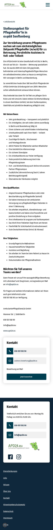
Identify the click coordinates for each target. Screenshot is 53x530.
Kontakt (6, 498)
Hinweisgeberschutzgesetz (14, 504)
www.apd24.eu (9, 331)
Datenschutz (8, 511)
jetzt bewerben (26, 377)
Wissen (6, 484)
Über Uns (7, 491)
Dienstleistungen (10, 471)
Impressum (7, 518)
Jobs (5, 478)
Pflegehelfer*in (13, 32)
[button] (26, 351)
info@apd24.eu (12, 284)
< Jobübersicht (9, 21)
